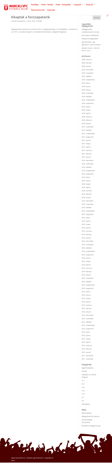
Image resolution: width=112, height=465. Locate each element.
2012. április (86, 342)
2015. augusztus (88, 214)
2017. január (86, 157)
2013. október (87, 282)
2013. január (86, 312)
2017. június (86, 140)
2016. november (88, 164)
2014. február (87, 271)
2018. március (87, 117)
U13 (83, 384)
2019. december (88, 70)
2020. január (86, 66)
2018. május (86, 110)
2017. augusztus (88, 137)
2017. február (87, 154)
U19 (83, 394)
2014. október (87, 248)
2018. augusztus (88, 103)
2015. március (87, 231)
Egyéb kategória (87, 368)
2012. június (86, 335)
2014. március (87, 268)
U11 (83, 380)
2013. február (87, 308)
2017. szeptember (88, 133)
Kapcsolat (51, 10)
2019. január (86, 90)
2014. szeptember (88, 251)
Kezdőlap (34, 5)
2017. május (86, 144)
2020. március (87, 59)
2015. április (86, 228)
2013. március (87, 305)
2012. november (88, 319)
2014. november (88, 244)
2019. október (87, 76)
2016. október (87, 167)
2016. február (87, 194)
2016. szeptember (88, 171)
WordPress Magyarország (91, 426)
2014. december (88, 241)
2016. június (86, 181)
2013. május (86, 298)
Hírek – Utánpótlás (63, 5)
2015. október (87, 207)
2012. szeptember (88, 325)
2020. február (87, 63)
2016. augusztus (88, 174)
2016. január (86, 197)
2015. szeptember (88, 211)
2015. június (86, 221)
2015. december (88, 201)
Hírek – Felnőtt (47, 5)
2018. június (86, 107)
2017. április (86, 147)
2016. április (86, 187)
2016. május (86, 184)
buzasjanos (21, 21)
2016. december (88, 160)
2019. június (86, 86)
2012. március (87, 345)
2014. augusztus (88, 255)
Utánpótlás (86, 404)
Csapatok (77, 5)
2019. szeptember (88, 80)
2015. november (88, 204)
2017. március (87, 150)
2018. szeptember (88, 100)
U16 (83, 391)
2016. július (86, 177)
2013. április (86, 302)
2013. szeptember (88, 285)
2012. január (86, 352)
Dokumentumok (37, 10)
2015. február (87, 234)
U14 (83, 387)
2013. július (86, 292)
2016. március (87, 191)
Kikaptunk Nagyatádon (90, 39)
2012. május (86, 339)
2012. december (88, 315)
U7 (83, 397)
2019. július (86, 83)
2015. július (86, 218)
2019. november (88, 73)
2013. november (88, 278)
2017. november (88, 127)
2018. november (88, 93)
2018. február (87, 120)
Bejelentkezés (87, 413)
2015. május (86, 224)
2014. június (86, 258)
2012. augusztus (88, 329)
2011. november (88, 359)
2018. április (86, 113)
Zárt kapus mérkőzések (90, 35)
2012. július (86, 332)
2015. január (86, 238)
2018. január (86, 123)
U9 (83, 401)
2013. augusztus (88, 288)
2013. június (86, 295)
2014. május (86, 261)
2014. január (86, 275)
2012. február (87, 349)
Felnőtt (39, 21)
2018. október (87, 96)
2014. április (86, 265)
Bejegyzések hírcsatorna (90, 416)
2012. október (87, 322)
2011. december (88, 356)
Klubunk (89, 5)
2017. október (87, 130)
